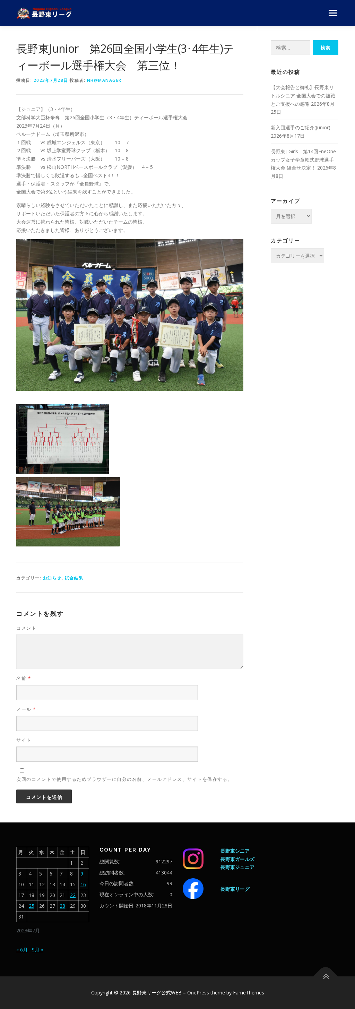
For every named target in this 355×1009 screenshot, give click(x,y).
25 (31, 906)
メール (26, 709)
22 (73, 895)
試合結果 (74, 578)
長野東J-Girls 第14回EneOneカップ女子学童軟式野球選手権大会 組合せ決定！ (303, 159)
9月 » (37, 949)
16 (83, 884)
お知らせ (52, 578)
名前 (23, 678)
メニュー (333, 13)
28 (62, 906)
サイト (24, 740)
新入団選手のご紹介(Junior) (300, 127)
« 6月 (22, 949)
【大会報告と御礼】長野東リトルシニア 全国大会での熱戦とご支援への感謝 (303, 95)
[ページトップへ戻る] (325, 976)
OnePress (198, 992)
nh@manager (104, 80)
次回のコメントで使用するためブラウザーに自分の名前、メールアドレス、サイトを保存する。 (124, 779)
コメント (26, 628)
